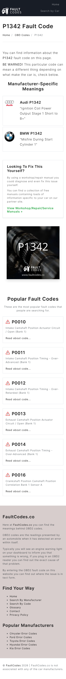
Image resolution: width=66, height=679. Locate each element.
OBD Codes (22, 34)
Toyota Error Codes (22, 640)
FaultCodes (13, 665)
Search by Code (48, 17)
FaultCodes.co (22, 524)
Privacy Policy (19, 614)
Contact (15, 611)
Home (55, 4)
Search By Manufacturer (26, 599)
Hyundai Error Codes (23, 644)
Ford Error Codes (21, 637)
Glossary (15, 607)
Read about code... (18, 338)
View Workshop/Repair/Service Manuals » (30, 210)
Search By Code (20, 603)
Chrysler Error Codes (23, 633)
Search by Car (49, 10)
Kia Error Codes (20, 648)
